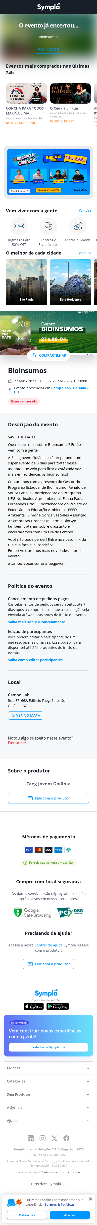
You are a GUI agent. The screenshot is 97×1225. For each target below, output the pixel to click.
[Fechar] (90, 1199)
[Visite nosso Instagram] (43, 1138)
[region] (48, 1209)
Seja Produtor (19, 1094)
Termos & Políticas (59, 1204)
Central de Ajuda (49, 945)
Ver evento (48, 49)
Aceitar (69, 1215)
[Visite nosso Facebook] (66, 1138)
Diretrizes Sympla (46, 1183)
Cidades (13, 1068)
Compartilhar (52, 355)
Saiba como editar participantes (35, 659)
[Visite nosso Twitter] (54, 1138)
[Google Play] (58, 1006)
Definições (27, 1215)
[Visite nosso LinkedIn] (31, 1138)
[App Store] (34, 1006)
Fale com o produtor (52, 798)
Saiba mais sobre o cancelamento (36, 622)
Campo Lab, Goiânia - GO (51, 390)
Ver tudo (85, 210)
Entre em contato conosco (61, 1172)
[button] (15, 1203)
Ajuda (12, 1120)
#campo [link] (15, 563)
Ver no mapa (28, 715)
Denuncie (17, 743)
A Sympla (15, 1107)
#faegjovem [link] (55, 563)
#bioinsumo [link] (33, 563)
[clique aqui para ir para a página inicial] (48, 7)
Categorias (16, 1081)
